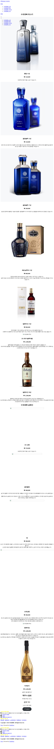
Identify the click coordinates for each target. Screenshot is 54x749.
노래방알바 (13, 720)
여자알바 (24, 720)
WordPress (11, 725)
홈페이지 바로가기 (7, 717)
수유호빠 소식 (7, 11)
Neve (2, 725)
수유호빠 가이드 (8, 9)
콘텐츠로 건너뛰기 (5, 1)
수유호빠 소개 (7, 6)
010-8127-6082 (5, 714)
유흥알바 (19, 720)
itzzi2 (3, 715)
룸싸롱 (2, 720)
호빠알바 (7, 720)
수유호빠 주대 (7, 8)
